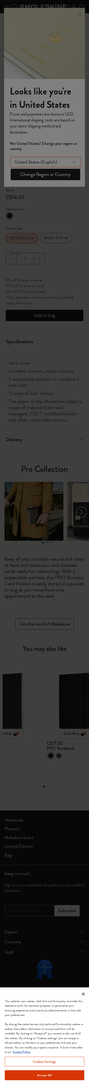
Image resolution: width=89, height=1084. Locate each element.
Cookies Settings (44, 1061)
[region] (44, 1035)
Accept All (44, 1075)
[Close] (83, 994)
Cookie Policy (21, 1052)
